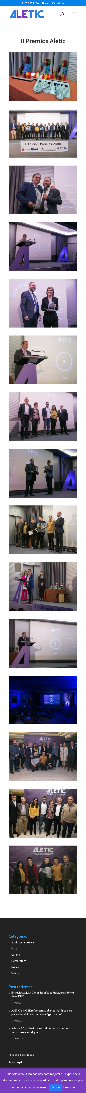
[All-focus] (43, 99)
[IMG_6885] (43, 326)
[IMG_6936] (43, 156)
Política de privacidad (22, 1054)
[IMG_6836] (43, 666)
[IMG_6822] (43, 779)
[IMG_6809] (43, 893)
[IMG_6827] (43, 723)
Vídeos (15, 973)
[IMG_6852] (43, 553)
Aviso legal (15, 1062)
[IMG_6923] (43, 213)
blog (14, 948)
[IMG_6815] (43, 836)
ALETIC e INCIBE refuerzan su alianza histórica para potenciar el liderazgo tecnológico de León (41, 1012)
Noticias (16, 967)
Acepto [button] (55, 1087)
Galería (15, 954)
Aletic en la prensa (22, 942)
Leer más (69, 1087)
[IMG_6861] (43, 496)
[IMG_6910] (43, 269)
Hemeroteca (18, 961)
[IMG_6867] (43, 439)
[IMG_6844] (43, 609)
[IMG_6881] (43, 383)
